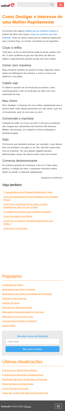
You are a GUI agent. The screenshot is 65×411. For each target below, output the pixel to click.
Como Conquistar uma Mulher (17, 216)
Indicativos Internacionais (14, 298)
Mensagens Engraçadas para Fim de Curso (23, 312)
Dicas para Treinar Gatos (15, 228)
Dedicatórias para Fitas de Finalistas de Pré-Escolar (27, 294)
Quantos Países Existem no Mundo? (19, 321)
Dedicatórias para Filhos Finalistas (18, 289)
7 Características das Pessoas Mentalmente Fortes (27, 192)
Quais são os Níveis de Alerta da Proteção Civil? (25, 393)
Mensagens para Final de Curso (17, 316)
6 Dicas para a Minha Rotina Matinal (19, 370)
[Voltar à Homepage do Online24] (8, 4)
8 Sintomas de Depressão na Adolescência (22, 375)
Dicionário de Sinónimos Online (17, 307)
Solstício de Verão (11, 303)
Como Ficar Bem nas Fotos (15, 388)
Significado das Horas (12, 285)
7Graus (27, 406)
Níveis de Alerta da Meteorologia (17, 384)
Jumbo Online (9, 325)
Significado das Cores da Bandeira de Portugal (24, 379)
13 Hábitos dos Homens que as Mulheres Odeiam (27, 212)
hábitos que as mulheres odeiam (40, 31)
